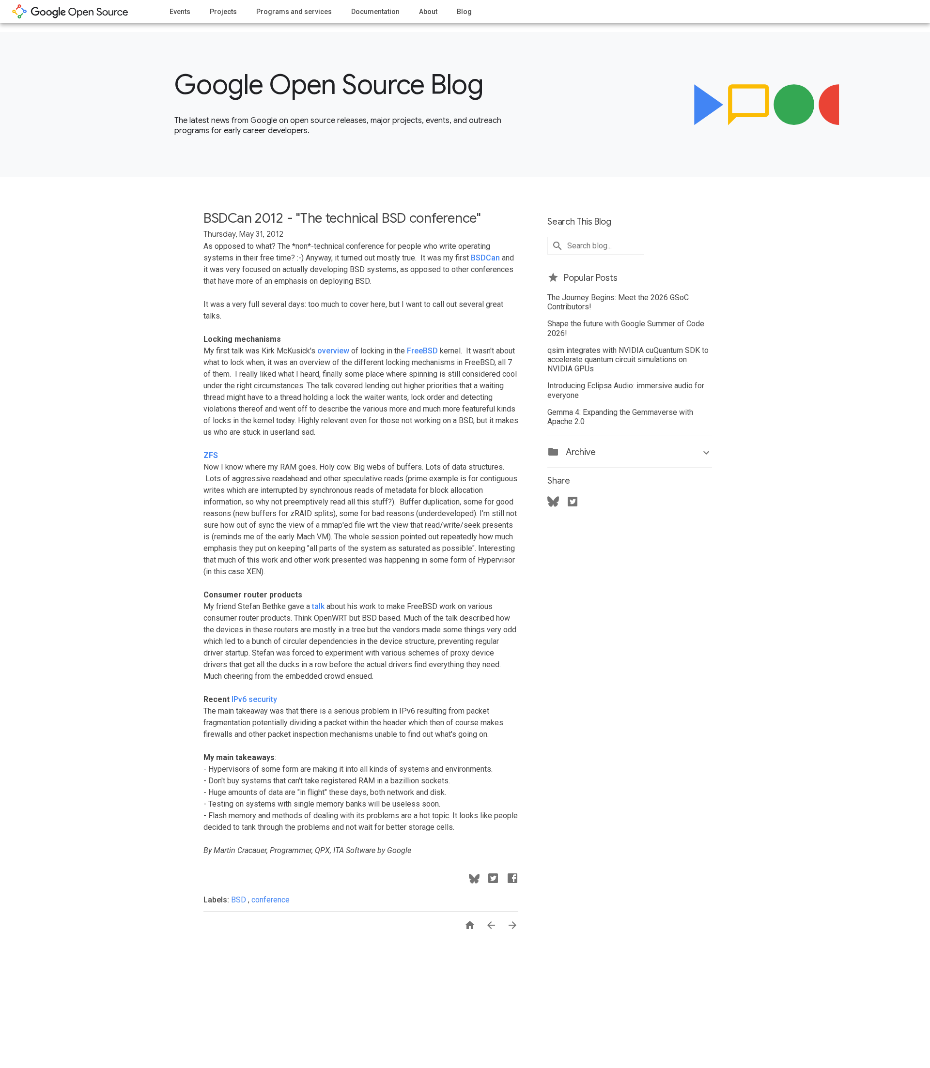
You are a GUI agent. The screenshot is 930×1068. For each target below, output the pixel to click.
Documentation (375, 11)
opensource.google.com (70, 11)
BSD (239, 899)
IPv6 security (254, 699)
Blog (464, 11)
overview (333, 350)
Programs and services (294, 11)
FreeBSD (422, 350)
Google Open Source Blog (328, 85)
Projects (223, 11)
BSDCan (485, 257)
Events (180, 11)
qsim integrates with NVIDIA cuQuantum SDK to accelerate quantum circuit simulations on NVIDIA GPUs (628, 359)
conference (270, 899)
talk (318, 606)
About (428, 11)
